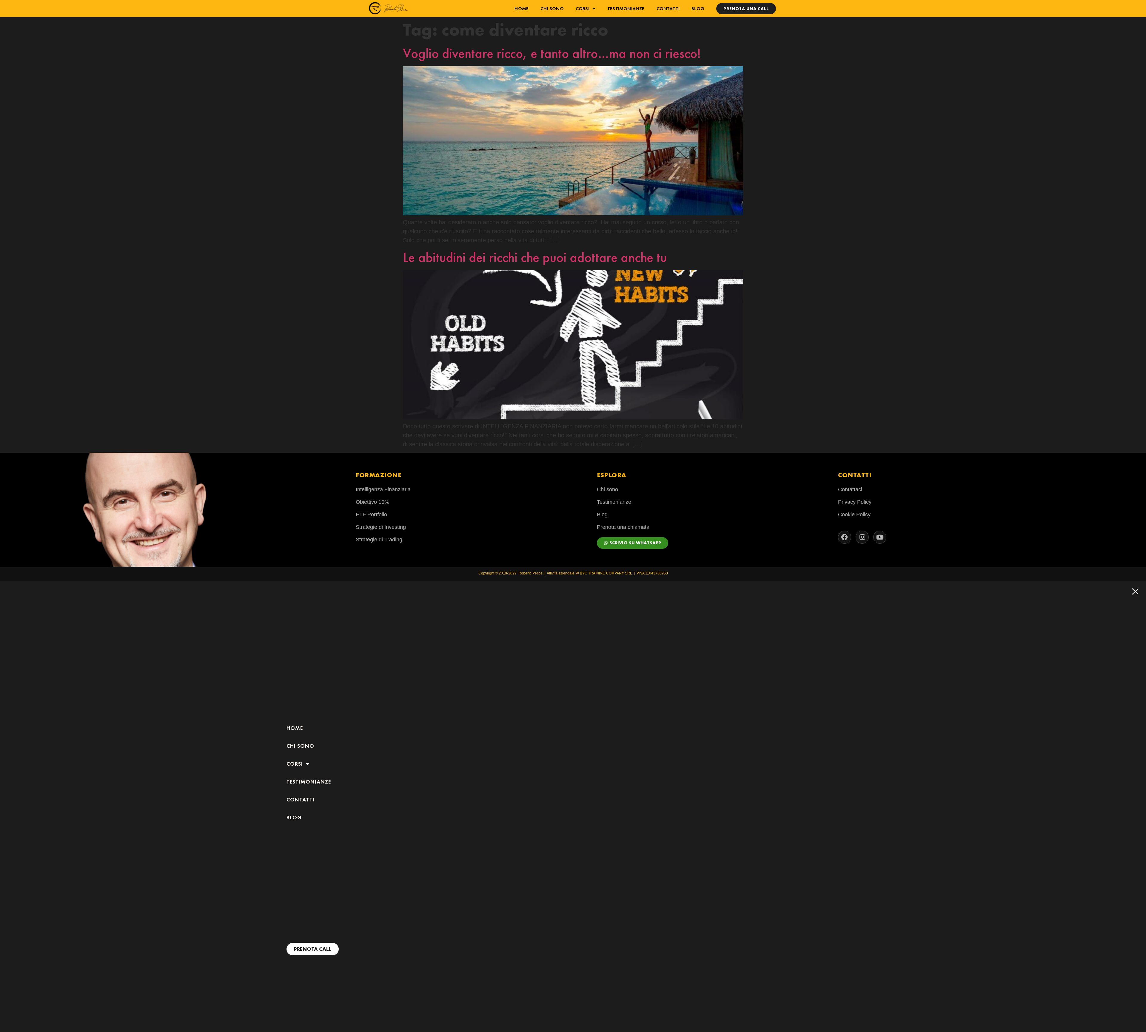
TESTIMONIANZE (626, 8)
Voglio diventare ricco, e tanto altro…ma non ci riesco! (552, 53)
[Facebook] (844, 537)
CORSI (582, 8)
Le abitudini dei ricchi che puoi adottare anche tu (535, 257)
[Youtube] (879, 537)
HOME (522, 8)
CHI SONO (552, 8)
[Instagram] (862, 537)
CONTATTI (668, 8)
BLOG (697, 8)
